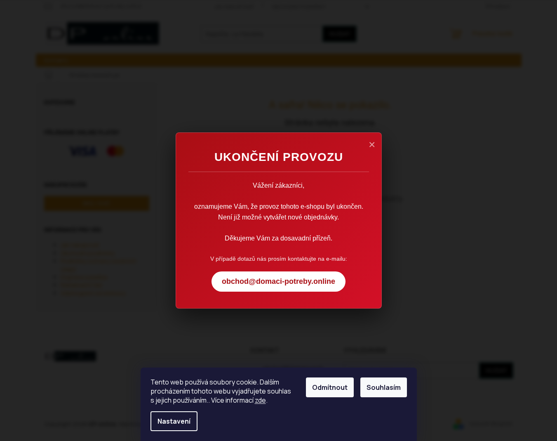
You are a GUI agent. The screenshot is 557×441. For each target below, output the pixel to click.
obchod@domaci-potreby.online (278, 281)
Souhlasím (384, 387)
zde (260, 400)
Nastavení (173, 421)
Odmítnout (330, 387)
